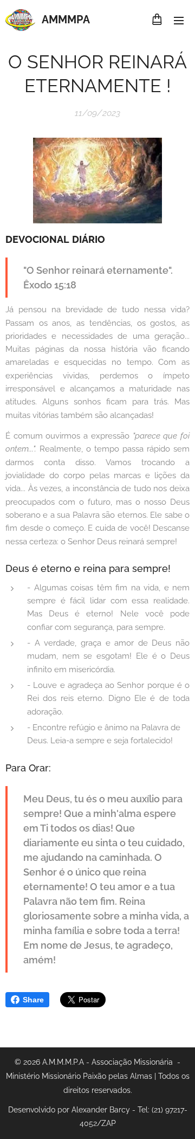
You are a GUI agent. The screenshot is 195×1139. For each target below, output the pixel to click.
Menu (179, 20)
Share (33, 999)
